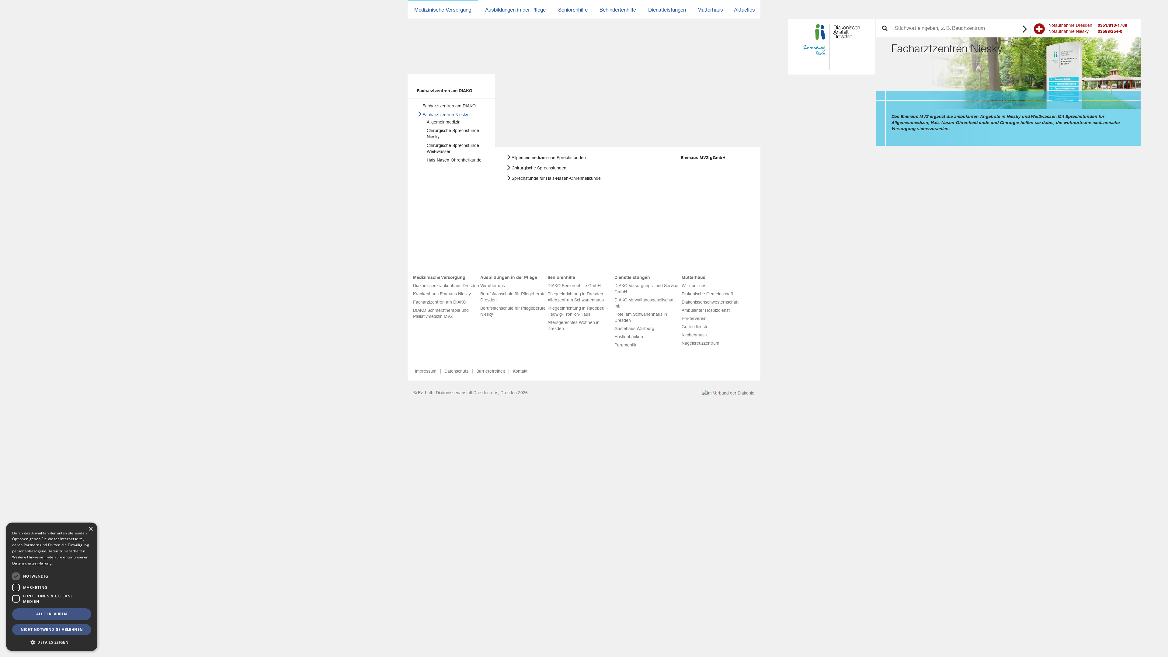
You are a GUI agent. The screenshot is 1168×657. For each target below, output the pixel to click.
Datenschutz (456, 371)
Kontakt (520, 371)
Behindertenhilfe (618, 10)
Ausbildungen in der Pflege (515, 10)
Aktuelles (744, 10)
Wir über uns (492, 285)
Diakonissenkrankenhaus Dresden (446, 285)
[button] (51, 642)
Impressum (425, 371)
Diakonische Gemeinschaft (707, 293)
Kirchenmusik (694, 334)
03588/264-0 (1110, 31)
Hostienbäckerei (629, 336)
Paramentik (625, 344)
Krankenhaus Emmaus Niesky (442, 293)
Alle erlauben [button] (51, 614)
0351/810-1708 (1112, 25)
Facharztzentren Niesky (445, 114)
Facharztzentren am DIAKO (444, 90)
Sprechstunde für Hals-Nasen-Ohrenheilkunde (556, 178)
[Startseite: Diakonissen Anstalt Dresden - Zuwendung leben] (831, 47)
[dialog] (51, 587)
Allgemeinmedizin (444, 122)
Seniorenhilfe (573, 10)
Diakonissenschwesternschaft (710, 302)
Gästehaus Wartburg (634, 328)
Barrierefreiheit (490, 371)
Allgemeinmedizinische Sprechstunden (549, 157)
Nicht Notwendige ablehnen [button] (52, 629)
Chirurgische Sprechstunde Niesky (453, 133)
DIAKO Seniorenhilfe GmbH (574, 285)
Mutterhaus (710, 10)
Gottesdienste (695, 326)
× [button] (90, 529)
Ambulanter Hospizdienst (706, 310)
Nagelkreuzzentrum (700, 343)
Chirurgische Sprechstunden (539, 167)
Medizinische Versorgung (442, 10)
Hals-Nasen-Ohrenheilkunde (454, 160)
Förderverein (694, 318)
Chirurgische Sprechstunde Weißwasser (453, 148)
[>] (1025, 28)
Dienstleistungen (667, 10)
